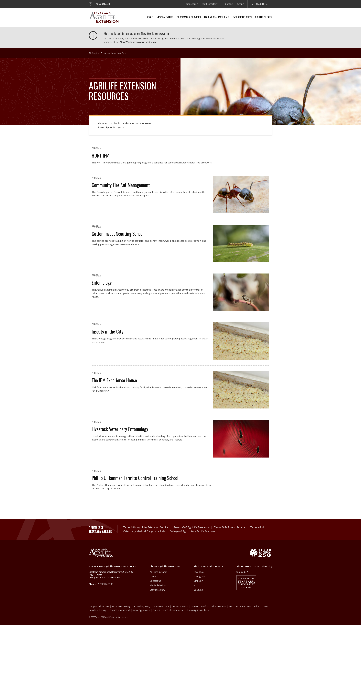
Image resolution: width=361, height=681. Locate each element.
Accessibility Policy (142, 606)
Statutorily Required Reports (200, 610)
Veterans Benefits (199, 606)
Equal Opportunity (141, 610)
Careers (154, 576)
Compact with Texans (99, 606)
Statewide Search (180, 606)
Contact (229, 3)
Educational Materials (216, 17)
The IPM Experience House (114, 380)
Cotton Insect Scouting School (118, 233)
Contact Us (155, 580)
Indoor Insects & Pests (115, 53)
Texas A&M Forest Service (229, 527)
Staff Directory (209, 3)
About (150, 17)
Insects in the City (107, 331)
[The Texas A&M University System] (246, 582)
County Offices (263, 17)
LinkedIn (198, 580)
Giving (240, 3)
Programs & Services (189, 17)
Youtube (198, 589)
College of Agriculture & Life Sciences (192, 531)
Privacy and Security (121, 606)
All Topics (94, 53)
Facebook (199, 571)
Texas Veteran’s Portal (119, 610)
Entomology (102, 282)
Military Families (218, 606)
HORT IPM (100, 155)
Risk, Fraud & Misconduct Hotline (244, 606)
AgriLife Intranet (158, 571)
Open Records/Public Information (168, 610)
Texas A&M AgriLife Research (191, 527)
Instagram (199, 576)
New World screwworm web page (138, 42)
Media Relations (158, 585)
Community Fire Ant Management (121, 184)
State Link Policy (161, 606)
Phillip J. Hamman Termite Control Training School (135, 477)
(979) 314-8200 (105, 584)
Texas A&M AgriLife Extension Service (146, 527)
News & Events (165, 17)
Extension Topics (242, 17)
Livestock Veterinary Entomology (120, 428)
